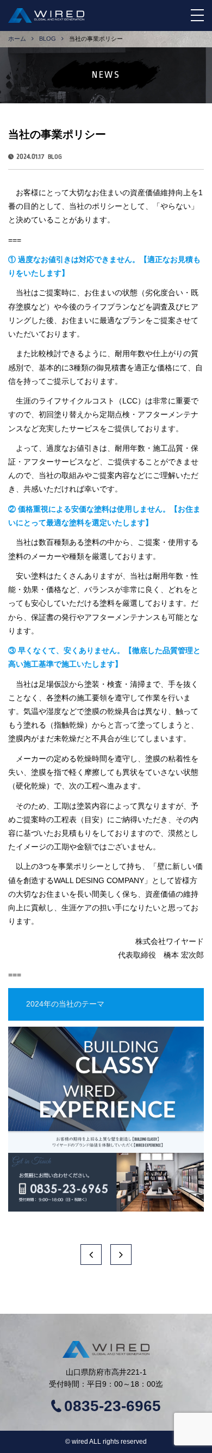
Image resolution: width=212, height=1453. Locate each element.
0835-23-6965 (112, 1406)
